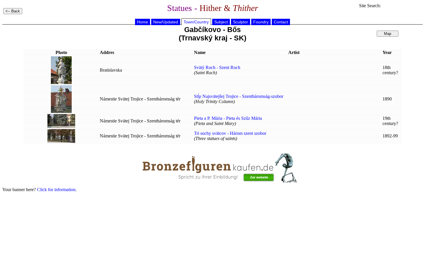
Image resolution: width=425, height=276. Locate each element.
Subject (221, 22)
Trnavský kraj (204, 38)
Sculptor (240, 22)
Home (142, 22)
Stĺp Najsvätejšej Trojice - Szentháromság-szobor (238, 96)
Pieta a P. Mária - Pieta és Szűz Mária (228, 118)
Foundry (261, 22)
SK (239, 38)
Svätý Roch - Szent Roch (217, 67)
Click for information (56, 189)
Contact (281, 22)
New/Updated (165, 22)
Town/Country (196, 22)
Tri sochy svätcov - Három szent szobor (230, 133)
